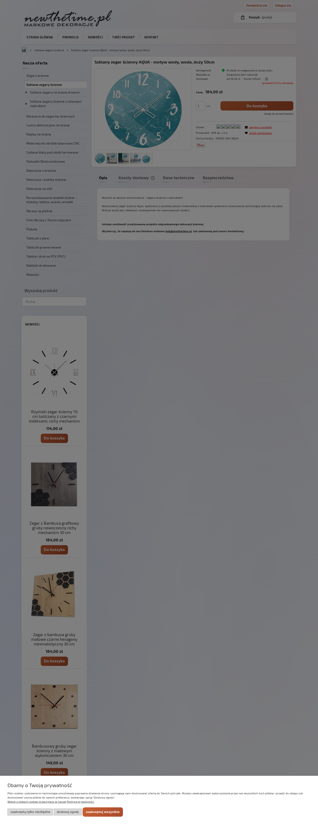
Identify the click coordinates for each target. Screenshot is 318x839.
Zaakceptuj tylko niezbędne (30, 812)
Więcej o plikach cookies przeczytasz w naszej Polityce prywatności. (51, 801)
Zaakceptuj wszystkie (103, 812)
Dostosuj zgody (68, 812)
